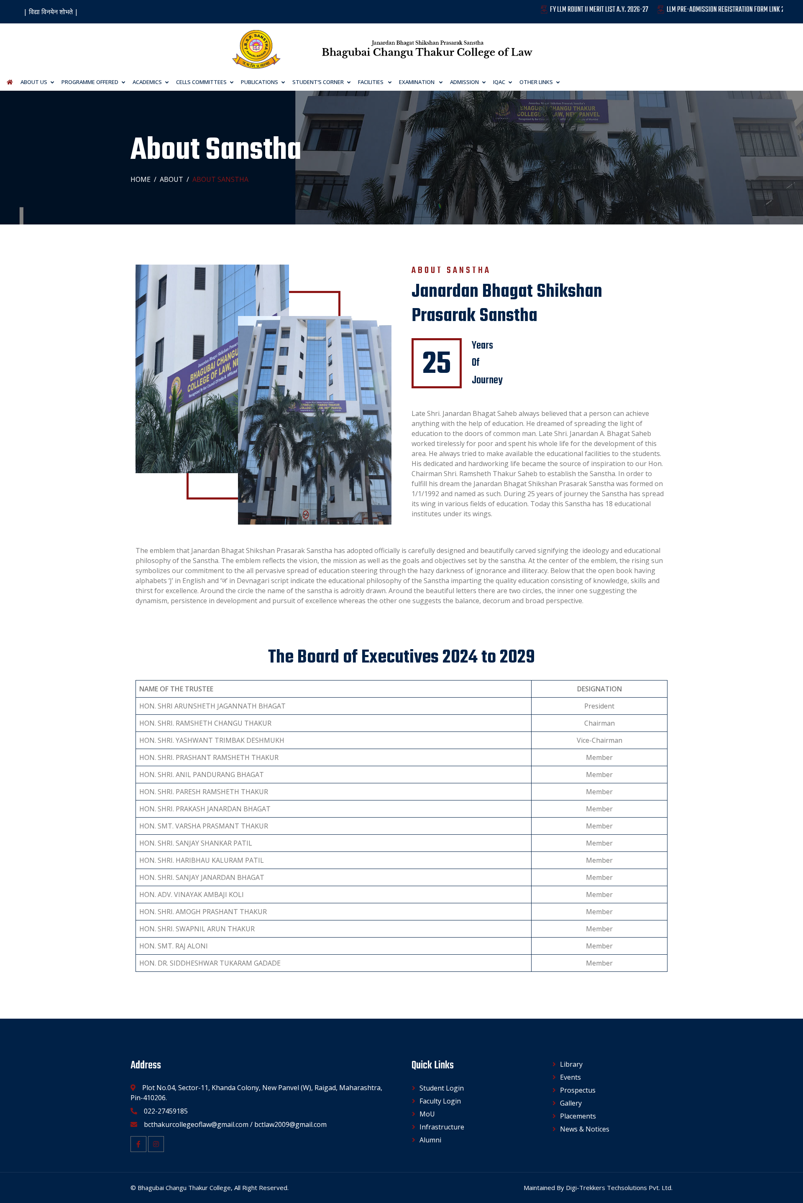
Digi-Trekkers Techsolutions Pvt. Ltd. (619, 1187)
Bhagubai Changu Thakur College (184, 1187)
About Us (33, 82)
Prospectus (578, 1090)
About (171, 179)
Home (140, 179)
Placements (578, 1116)
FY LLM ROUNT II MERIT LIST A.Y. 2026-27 (567, 10)
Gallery (571, 1103)
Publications (259, 82)
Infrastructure (441, 1127)
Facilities (371, 82)
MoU (427, 1114)
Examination (417, 82)
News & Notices (584, 1129)
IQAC (499, 82)
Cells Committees (201, 82)
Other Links (536, 82)
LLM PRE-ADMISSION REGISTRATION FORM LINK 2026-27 (702, 10)
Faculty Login (440, 1101)
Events (570, 1077)
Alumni (430, 1139)
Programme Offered (89, 82)
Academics (147, 82)
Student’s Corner (318, 82)
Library (571, 1064)
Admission (464, 82)
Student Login (441, 1088)
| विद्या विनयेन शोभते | (50, 11)
